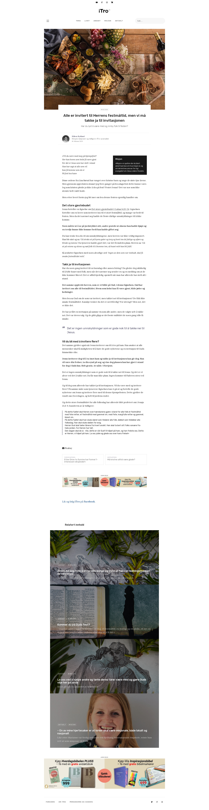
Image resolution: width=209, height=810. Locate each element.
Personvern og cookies (81, 802)
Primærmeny (48, 21)
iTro (104, 10)
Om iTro (62, 802)
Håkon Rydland (78, 136)
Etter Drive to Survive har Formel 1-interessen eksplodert (81, 460)
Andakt (97, 21)
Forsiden (50, 802)
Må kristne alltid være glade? (121, 459)
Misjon (107, 21)
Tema (78, 21)
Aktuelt (119, 21)
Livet (87, 21)
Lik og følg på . (78, 501)
